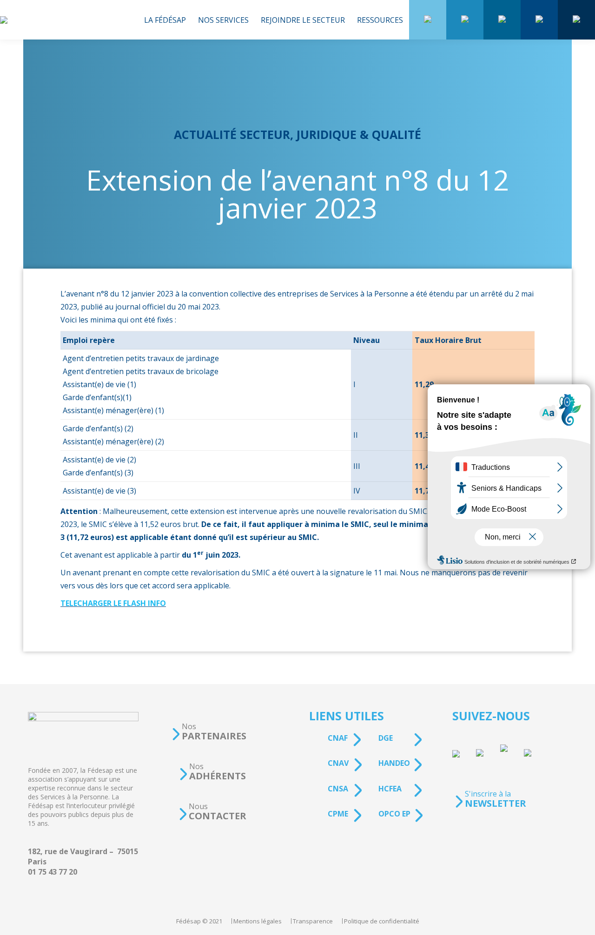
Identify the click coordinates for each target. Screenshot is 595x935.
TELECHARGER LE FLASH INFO (113, 603)
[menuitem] (165, 20)
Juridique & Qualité (359, 134)
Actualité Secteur (232, 134)
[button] (208, 731)
